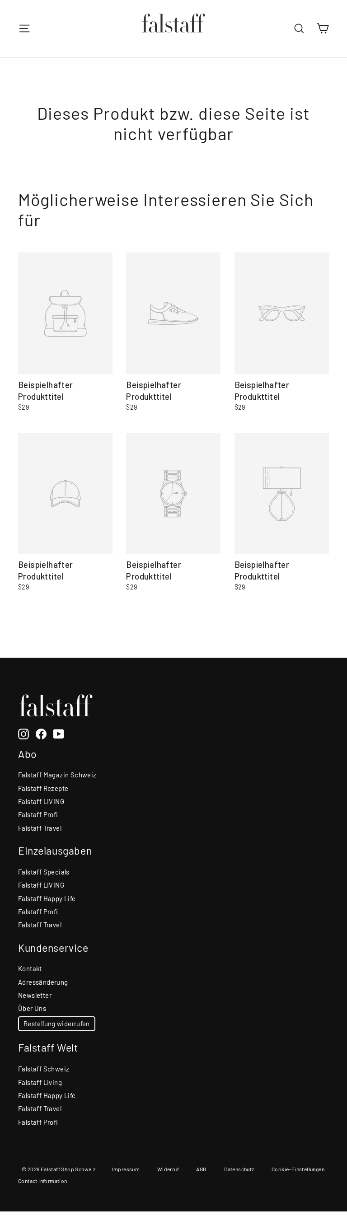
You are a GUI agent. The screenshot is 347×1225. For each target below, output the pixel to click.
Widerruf (168, 1169)
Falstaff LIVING (41, 801)
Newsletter (35, 995)
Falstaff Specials (44, 872)
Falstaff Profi (38, 814)
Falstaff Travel (39, 828)
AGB (201, 1169)
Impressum (126, 1169)
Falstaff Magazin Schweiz (57, 775)
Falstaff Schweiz (43, 1069)
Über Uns (32, 1008)
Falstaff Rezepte (43, 788)
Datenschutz (239, 1169)
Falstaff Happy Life (47, 898)
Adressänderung (43, 982)
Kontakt (30, 968)
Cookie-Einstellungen (298, 1169)
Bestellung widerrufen (56, 1023)
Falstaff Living (40, 1082)
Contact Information (42, 1181)
